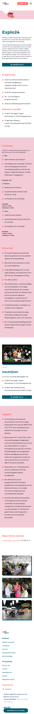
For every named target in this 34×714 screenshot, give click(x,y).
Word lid (5, 649)
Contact (4, 669)
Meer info (7, 707)
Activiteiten (6, 646)
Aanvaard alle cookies (16, 710)
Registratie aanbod (8, 679)
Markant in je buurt (8, 642)
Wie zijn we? (6, 665)
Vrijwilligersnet (7, 672)
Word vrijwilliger (7, 656)
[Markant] (5, 3)
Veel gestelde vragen (9, 653)
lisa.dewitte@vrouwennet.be (11, 540)
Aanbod (4, 676)
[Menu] (31, 3)
